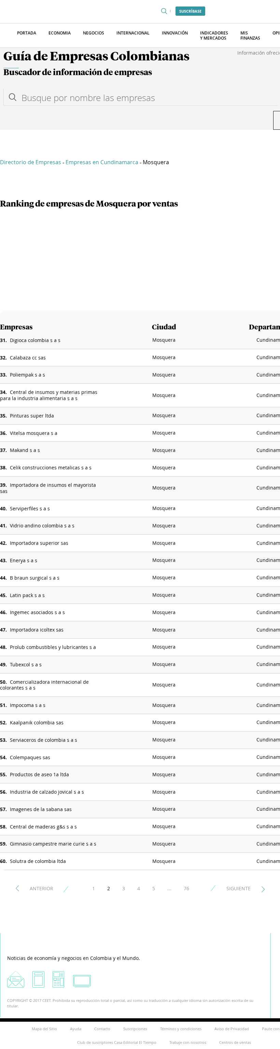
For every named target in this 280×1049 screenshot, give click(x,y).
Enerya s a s (23, 560)
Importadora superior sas (39, 543)
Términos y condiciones (180, 1028)
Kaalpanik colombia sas (37, 722)
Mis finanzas (250, 35)
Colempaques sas (30, 757)
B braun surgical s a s (34, 578)
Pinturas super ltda (32, 415)
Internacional (133, 33)
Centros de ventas (235, 1042)
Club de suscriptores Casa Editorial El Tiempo (116, 1042)
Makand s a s (25, 450)
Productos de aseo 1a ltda (39, 774)
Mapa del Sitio (44, 1028)
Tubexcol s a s (26, 664)
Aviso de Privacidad (231, 1028)
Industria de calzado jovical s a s (47, 792)
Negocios (93, 33)
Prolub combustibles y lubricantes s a (53, 647)
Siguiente (238, 888)
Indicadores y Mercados (214, 35)
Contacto (102, 1028)
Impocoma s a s (27, 705)
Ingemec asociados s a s (37, 612)
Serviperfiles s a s (30, 508)
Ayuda (75, 1028)
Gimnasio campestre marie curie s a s (53, 843)
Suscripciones (135, 1028)
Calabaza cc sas (28, 357)
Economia (59, 33)
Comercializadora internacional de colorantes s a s (44, 685)
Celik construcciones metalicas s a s (51, 467)
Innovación (175, 33)
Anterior (41, 888)
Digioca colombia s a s (35, 340)
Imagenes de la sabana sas (41, 809)
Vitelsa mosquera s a (33, 433)
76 (186, 888)
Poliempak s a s (27, 374)
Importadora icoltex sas (37, 629)
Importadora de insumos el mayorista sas (48, 488)
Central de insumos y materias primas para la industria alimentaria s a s (48, 395)
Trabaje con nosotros (187, 1042)
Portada (26, 33)
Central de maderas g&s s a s (43, 826)
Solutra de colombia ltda (38, 861)
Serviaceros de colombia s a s (43, 740)
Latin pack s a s (27, 595)
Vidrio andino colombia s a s (42, 525)
